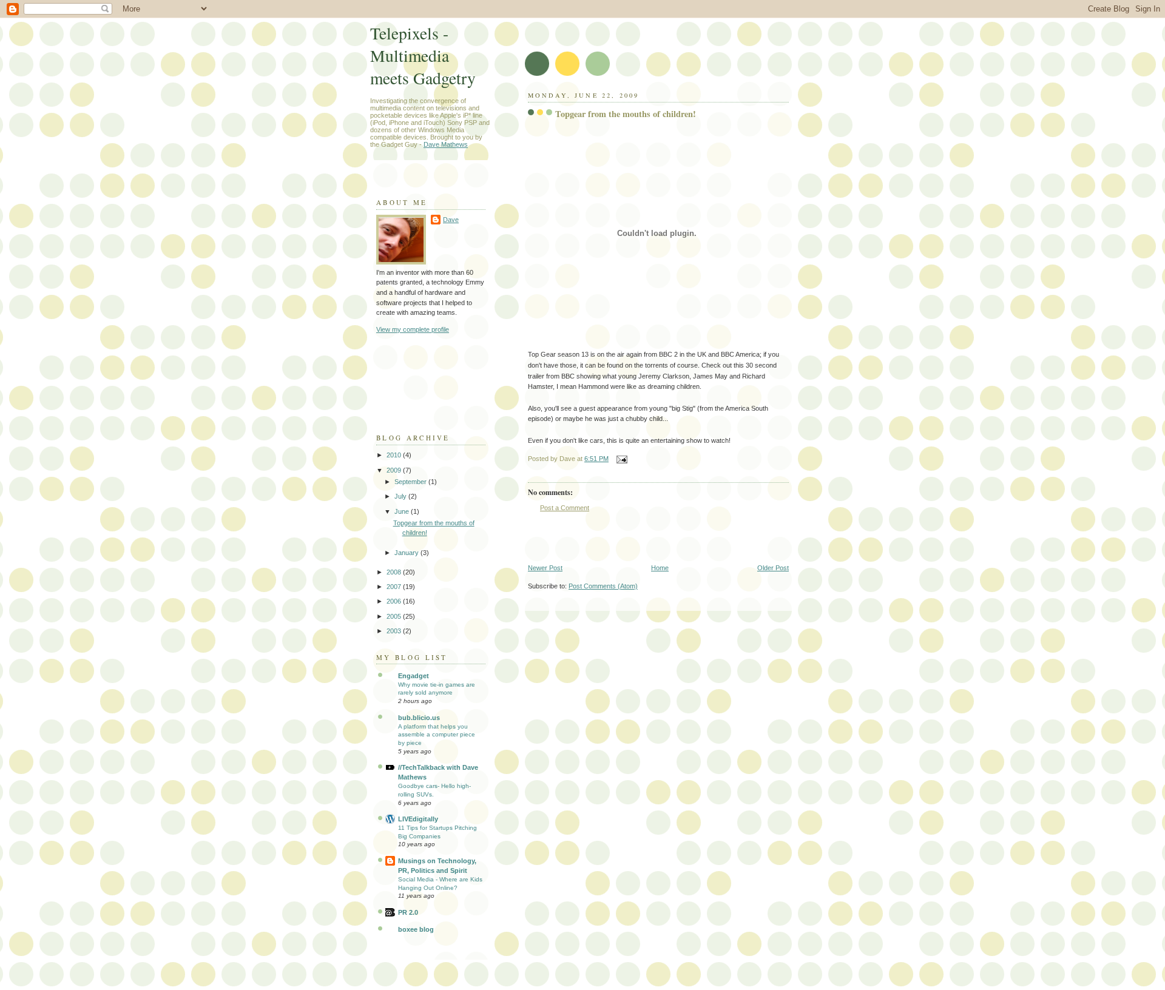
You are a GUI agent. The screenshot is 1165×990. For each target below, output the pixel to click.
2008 (395, 572)
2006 (395, 601)
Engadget (413, 675)
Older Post (773, 567)
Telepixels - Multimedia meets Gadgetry (423, 55)
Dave (451, 219)
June (402, 511)
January (407, 552)
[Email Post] (620, 458)
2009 (395, 470)
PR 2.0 (408, 912)
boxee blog (416, 929)
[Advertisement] (670, 538)
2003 (395, 631)
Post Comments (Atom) (603, 586)
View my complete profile (412, 329)
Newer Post (545, 567)
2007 (395, 586)
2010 (395, 455)
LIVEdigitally (418, 819)
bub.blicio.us (419, 717)
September (411, 481)
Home (660, 567)
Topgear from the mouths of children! (625, 113)
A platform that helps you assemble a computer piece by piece (436, 734)
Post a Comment (564, 507)
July (401, 496)
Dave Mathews (446, 144)
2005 (395, 616)
